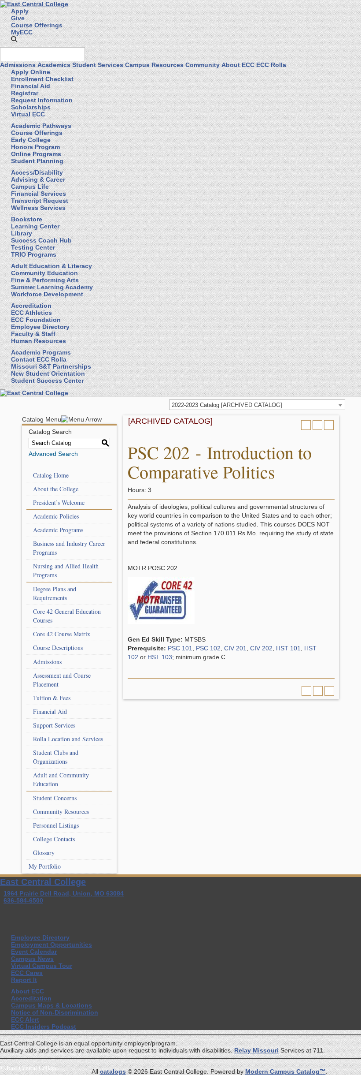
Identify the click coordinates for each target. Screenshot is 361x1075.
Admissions (18, 64)
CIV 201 (235, 648)
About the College (55, 489)
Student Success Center (47, 380)
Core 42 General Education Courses (67, 615)
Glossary (44, 852)
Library (21, 233)
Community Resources (61, 811)
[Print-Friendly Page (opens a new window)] (317, 425)
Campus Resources (154, 64)
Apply (20, 11)
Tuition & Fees (51, 698)
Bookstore (26, 219)
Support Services (54, 725)
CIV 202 (261, 648)
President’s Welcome (59, 502)
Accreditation (31, 305)
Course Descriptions (58, 647)
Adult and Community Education (61, 779)
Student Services (97, 64)
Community (202, 64)
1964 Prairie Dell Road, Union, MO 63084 (64, 893)
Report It (24, 979)
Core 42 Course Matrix (61, 634)
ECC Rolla (271, 64)
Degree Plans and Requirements (54, 593)
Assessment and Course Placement (62, 679)
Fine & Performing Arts (45, 280)
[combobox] (257, 404)
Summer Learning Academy (52, 287)
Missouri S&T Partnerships (51, 366)
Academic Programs (41, 352)
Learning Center (35, 226)
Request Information (42, 100)
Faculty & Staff (33, 333)
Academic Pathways (41, 125)
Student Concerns (55, 798)
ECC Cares (27, 972)
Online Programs (36, 153)
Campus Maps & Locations (51, 1005)
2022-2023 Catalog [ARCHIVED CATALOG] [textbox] (227, 405)
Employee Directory (40, 326)
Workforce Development (47, 294)
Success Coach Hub (41, 240)
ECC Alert (25, 1019)
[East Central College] (34, 3)
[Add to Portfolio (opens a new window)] (306, 425)
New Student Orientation (48, 373)
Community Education (44, 272)
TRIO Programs (33, 254)
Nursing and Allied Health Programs (66, 570)
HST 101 (288, 648)
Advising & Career (38, 179)
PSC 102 (208, 648)
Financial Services (38, 193)
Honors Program (35, 146)
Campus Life (30, 186)
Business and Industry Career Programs (69, 547)
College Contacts (54, 839)
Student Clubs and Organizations (55, 756)
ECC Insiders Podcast (43, 1026)
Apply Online (30, 71)
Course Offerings (37, 25)
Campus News (32, 958)
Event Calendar (34, 951)
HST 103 (159, 657)
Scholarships (31, 107)
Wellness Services (38, 207)
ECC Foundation (36, 319)
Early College (31, 139)
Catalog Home (51, 475)
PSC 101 (180, 648)
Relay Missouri (256, 1050)
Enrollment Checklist (42, 78)
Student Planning (37, 160)
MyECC (22, 32)
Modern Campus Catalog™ (285, 1071)
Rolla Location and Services (68, 739)
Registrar (24, 93)
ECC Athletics (31, 312)
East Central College (43, 882)
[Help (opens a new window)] (329, 425)
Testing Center (33, 247)
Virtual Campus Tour (41, 965)
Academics (53, 64)
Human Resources (38, 340)
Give (18, 18)
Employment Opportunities (51, 944)
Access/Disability (37, 172)
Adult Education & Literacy (51, 265)
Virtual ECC (28, 114)
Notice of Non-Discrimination (54, 1012)
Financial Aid (30, 86)
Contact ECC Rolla (38, 359)
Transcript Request (39, 200)
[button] (14, 39)
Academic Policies (56, 516)
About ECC (237, 64)
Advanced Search (53, 453)
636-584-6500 (23, 900)
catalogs (113, 1071)
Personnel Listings (56, 825)
